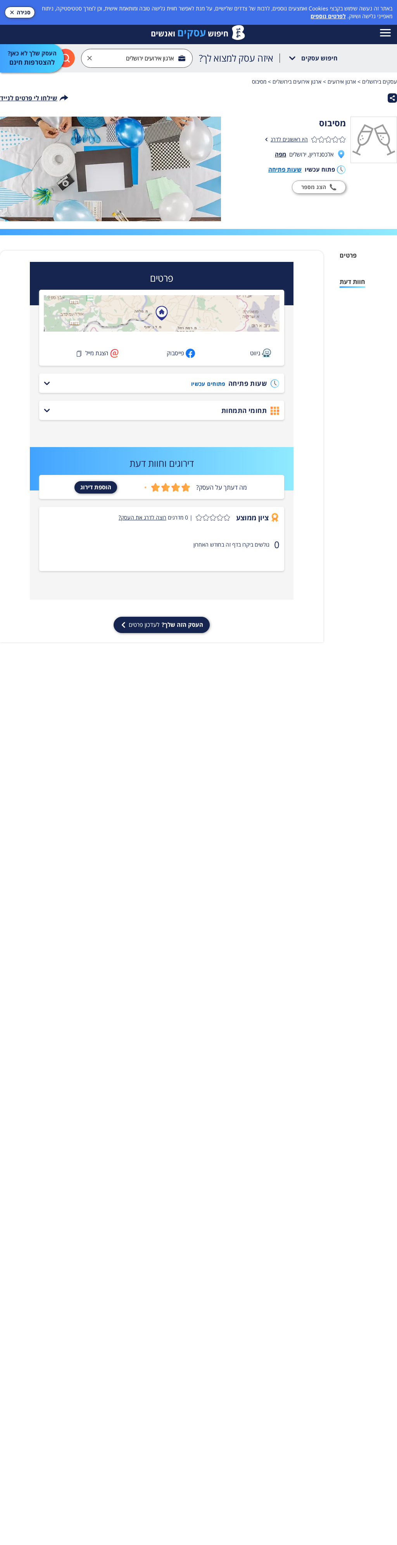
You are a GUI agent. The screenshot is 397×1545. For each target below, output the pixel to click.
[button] (174, 517)
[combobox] (137, 58)
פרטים (348, 255)
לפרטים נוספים (328, 16)
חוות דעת (352, 281)
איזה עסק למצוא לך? (236, 58)
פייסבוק (175, 353)
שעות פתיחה (285, 169)
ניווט (255, 353)
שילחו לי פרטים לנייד (28, 98)
